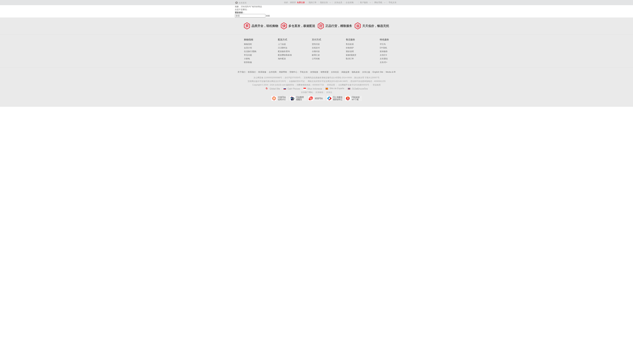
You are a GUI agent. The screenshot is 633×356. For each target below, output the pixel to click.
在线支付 (316, 48)
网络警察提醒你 (298, 98)
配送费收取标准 (285, 55)
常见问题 (248, 55)
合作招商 (273, 72)
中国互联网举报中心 (335, 98)
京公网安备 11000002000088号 (268, 77)
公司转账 (316, 59)
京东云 (329, 92)
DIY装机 (383, 48)
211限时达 (282, 48)
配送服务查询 (284, 51)
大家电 (247, 59)
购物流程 (248, 44)
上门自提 (282, 44)
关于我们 (241, 72)
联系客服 (248, 62)
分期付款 (316, 51)
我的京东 (324, 2)
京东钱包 (319, 92)
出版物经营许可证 (297, 81)
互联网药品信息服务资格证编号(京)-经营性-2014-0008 (328, 77)
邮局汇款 (316, 55)
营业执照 (377, 85)
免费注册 (301, 2)
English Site (378, 72)
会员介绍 (248, 48)
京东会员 (338, 2)
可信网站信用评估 (279, 98)
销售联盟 (325, 72)
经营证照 (331, 85)
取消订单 (350, 59)
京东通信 (384, 59)
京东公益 (366, 72)
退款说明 (350, 51)
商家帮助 (283, 72)
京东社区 (335, 72)
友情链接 (314, 72)
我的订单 (312, 2)
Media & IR (391, 72)
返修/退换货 (351, 55)
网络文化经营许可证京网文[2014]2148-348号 (328, 81)
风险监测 (345, 72)
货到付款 (316, 44)
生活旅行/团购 (250, 51)
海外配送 (282, 59)
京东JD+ (383, 62)
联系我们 (252, 72)
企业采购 (350, 2)
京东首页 (243, 3)
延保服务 (384, 51)
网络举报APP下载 (353, 98)
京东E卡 (383, 55)
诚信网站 (316, 98)
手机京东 (392, 2)
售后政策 (350, 44)
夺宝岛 (383, 44)
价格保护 (350, 48)
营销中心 (293, 72)
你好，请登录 (290, 2)
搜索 (268, 16)
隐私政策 (356, 72)
